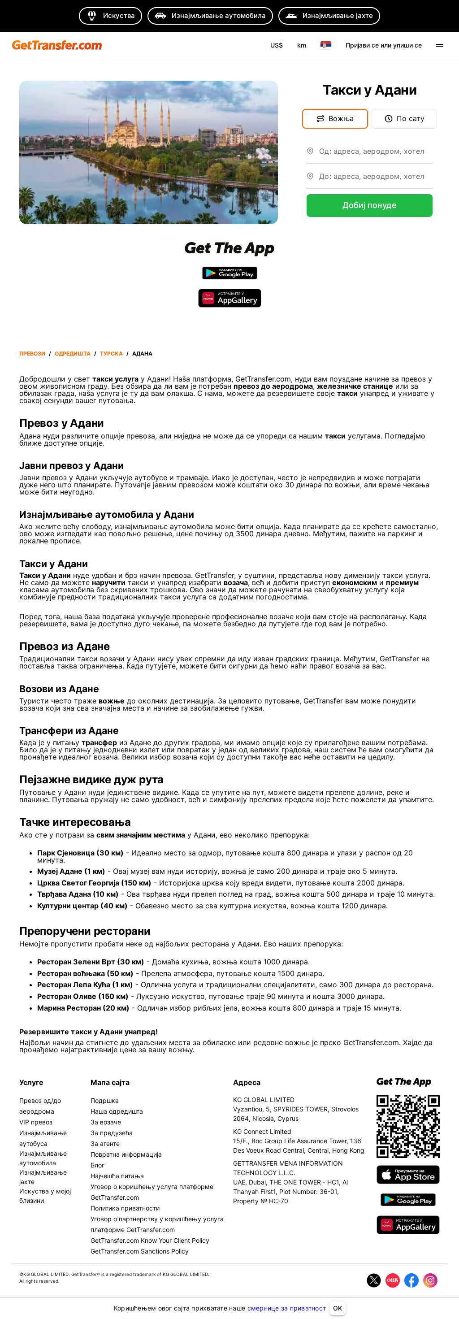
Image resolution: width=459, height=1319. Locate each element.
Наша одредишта (117, 1111)
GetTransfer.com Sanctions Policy (140, 1251)
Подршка (105, 1100)
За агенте (105, 1143)
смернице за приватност (286, 1308)
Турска (111, 353)
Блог (97, 1165)
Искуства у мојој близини (45, 1195)
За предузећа (112, 1133)
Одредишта (73, 353)
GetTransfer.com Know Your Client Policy (150, 1240)
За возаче (106, 1122)
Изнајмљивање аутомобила (43, 1158)
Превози (32, 353)
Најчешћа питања (117, 1176)
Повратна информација (126, 1154)
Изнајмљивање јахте (43, 1176)
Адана (142, 353)
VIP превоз (35, 1122)
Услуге (31, 1082)
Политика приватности (125, 1208)
